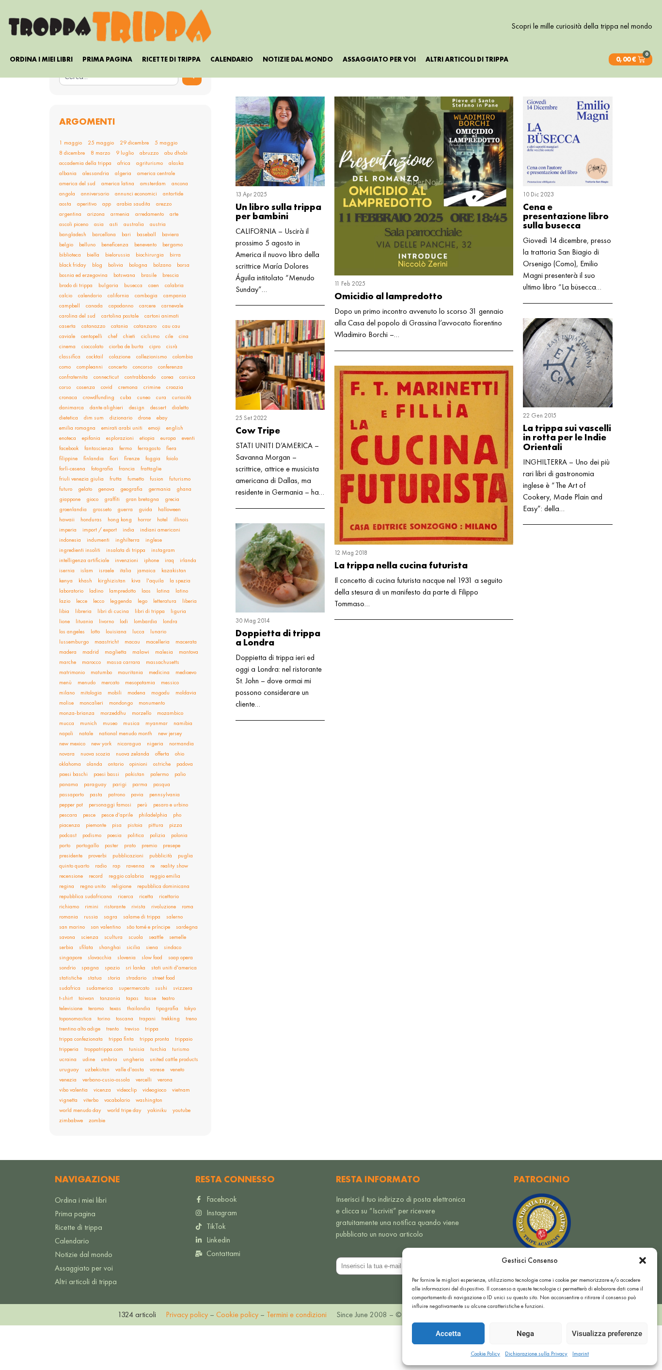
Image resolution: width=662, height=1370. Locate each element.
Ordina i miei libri (41, 59)
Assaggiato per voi (379, 59)
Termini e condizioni (297, 1314)
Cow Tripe (258, 430)
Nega (525, 1333)
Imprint (580, 1353)
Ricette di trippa (171, 59)
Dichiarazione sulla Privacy (536, 1353)
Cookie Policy (485, 1353)
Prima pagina (107, 59)
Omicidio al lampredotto (388, 296)
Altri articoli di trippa (467, 59)
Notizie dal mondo (298, 59)
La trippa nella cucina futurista (401, 565)
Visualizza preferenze (607, 1333)
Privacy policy (187, 1314)
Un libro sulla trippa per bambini (278, 211)
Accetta (448, 1333)
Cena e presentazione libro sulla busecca (566, 216)
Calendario (231, 59)
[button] (642, 1260)
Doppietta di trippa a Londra (278, 637)
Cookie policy (236, 1314)
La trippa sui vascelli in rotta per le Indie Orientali (567, 437)
